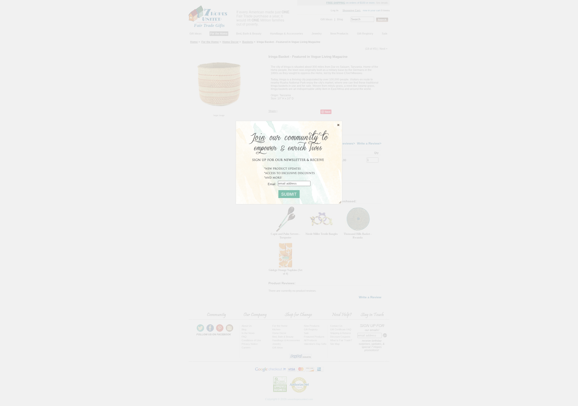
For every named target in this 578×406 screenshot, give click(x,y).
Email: (272, 184)
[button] (338, 125)
